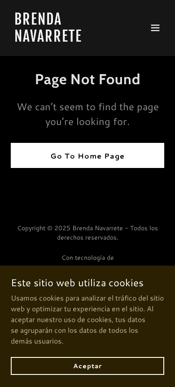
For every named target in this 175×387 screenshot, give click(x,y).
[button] (155, 28)
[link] (64, 39)
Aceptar (87, 365)
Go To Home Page (87, 155)
